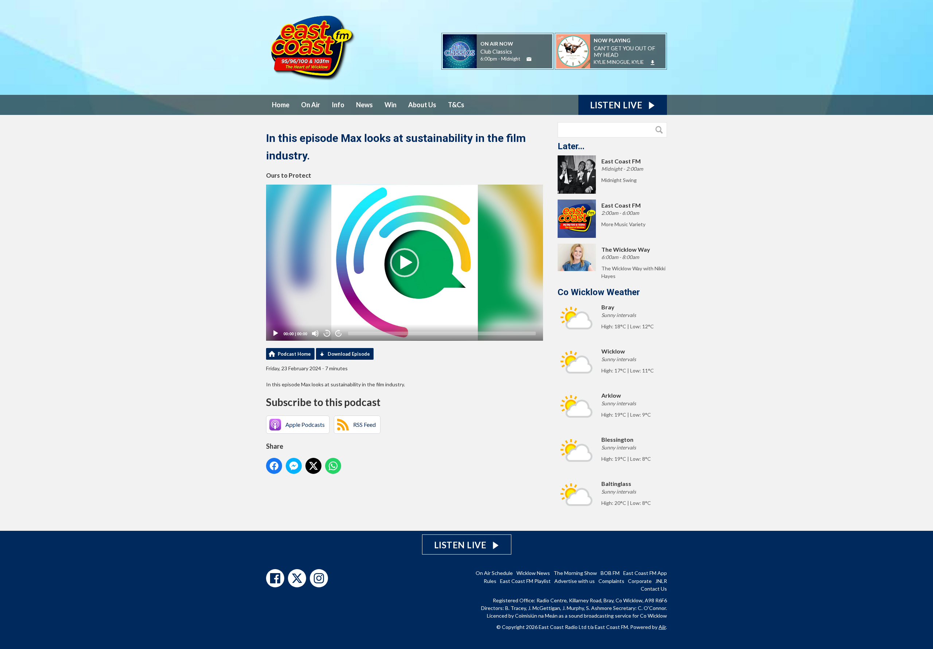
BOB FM (610, 573)
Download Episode (349, 354)
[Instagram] (319, 578)
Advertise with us (574, 581)
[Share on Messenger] (294, 466)
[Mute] (315, 333)
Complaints (611, 581)
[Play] (275, 333)
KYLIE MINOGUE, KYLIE (619, 62)
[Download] (652, 62)
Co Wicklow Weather (599, 292)
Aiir (662, 627)
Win (390, 105)
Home (280, 105)
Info (338, 105)
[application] (404, 263)
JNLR (661, 581)
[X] (297, 578)
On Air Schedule (494, 573)
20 (326, 333)
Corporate (640, 581)
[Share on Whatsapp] (333, 466)
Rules (490, 581)
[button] (404, 262)
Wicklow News (533, 573)
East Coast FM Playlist (525, 581)
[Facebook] (275, 578)
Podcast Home (294, 354)
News (364, 105)
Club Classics (496, 51)
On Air (310, 105)
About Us (422, 105)
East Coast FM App (645, 573)
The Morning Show (575, 573)
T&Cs (456, 105)
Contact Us (654, 589)
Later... (571, 146)
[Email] (529, 59)
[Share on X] (313, 466)
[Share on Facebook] (274, 466)
